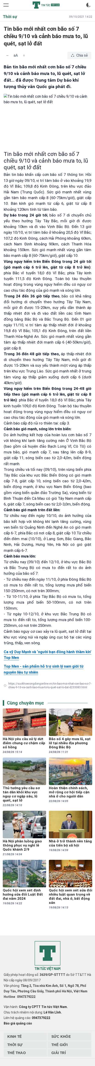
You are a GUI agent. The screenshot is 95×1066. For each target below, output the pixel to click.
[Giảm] (7, 55)
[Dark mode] (88, 5)
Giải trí (58, 1053)
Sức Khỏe (61, 1036)
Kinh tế (14, 1036)
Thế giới (59, 1045)
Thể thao (16, 1053)
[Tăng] (24, 55)
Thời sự (15, 1045)
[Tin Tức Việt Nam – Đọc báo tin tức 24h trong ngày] (46, 5)
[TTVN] (47, 956)
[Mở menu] (6, 5)
